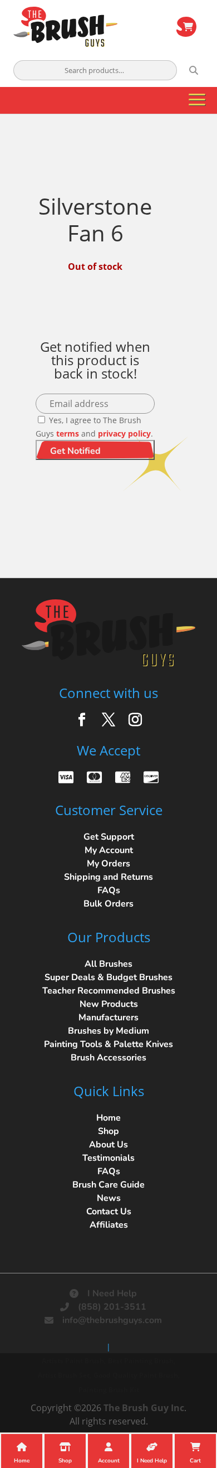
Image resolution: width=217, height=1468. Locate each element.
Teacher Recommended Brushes (108, 991)
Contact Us (108, 1211)
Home (108, 1118)
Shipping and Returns (108, 877)
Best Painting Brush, (141, 1360)
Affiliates (109, 1225)
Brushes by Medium (108, 1031)
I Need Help (112, 1293)
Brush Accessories (108, 1058)
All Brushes (108, 964)
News (109, 1198)
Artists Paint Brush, (74, 1360)
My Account (109, 850)
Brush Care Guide (108, 1185)
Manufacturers (108, 1017)
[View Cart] (186, 27)
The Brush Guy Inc (143, 1408)
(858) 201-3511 (112, 1307)
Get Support (108, 837)
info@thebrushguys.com (112, 1320)
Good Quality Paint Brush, (136, 1375)
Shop (108, 1131)
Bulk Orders (108, 904)
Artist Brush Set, (64, 1375)
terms (67, 433)
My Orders (108, 863)
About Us (108, 1144)
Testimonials (108, 1158)
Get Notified (75, 451)
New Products (109, 1004)
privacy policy (124, 433)
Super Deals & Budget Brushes (108, 977)
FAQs (108, 890)
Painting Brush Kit (108, 1389)
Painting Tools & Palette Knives (108, 1044)
